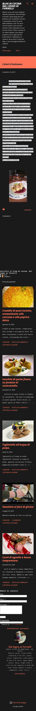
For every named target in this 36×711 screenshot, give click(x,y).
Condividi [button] (27, 210)
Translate (18, 624)
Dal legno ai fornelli (20, 646)
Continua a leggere (10, 345)
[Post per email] (3, 210)
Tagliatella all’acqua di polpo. (16, 446)
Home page (6, 51)
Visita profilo (20, 674)
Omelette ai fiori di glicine (18, 506)
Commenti (6, 276)
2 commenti (16, 520)
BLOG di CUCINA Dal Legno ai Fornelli (11, 6)
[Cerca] (27, 3)
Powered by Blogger (19, 703)
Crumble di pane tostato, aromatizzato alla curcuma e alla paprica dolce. (17, 315)
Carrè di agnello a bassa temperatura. (16, 559)
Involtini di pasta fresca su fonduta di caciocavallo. (16, 382)
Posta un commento (20, 342)
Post (5, 275)
